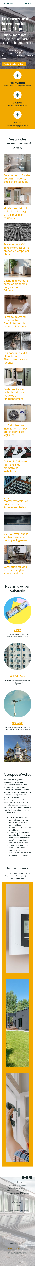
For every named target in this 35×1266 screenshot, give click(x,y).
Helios (10, 3)
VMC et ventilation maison (14, 1252)
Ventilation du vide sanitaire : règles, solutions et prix (15, 570)
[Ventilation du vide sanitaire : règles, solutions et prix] (17, 562)
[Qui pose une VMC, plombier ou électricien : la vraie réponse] (17, 348)
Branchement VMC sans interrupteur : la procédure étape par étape (16, 249)
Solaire (17, 723)
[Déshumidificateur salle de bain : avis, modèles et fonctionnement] (17, 385)
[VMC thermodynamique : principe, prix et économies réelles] (17, 493)
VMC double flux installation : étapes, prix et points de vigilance (16, 430)
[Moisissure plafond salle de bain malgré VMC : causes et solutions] (17, 204)
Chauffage (17, 676)
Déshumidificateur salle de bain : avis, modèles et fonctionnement (15, 394)
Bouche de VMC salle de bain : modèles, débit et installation (17, 178)
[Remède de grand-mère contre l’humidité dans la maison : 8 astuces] (17, 312)
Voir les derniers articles (14, 64)
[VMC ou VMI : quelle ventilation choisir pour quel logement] (17, 529)
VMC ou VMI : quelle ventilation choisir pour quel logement (16, 537)
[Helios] (4, 3)
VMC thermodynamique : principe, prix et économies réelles (16, 502)
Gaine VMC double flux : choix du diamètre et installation (15, 466)
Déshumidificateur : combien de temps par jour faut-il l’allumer (16, 285)
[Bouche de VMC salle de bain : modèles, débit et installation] (17, 171)
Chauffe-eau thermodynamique (17, 1253)
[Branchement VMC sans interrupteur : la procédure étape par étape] (17, 240)
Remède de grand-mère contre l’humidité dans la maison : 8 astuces (15, 321)
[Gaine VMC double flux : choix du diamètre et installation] (17, 457)
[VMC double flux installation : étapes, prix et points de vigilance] (17, 421)
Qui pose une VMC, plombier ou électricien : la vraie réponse (16, 357)
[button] (20, 3)
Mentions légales (14, 1248)
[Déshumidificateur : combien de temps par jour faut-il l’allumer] (17, 276)
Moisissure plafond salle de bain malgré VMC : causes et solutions (16, 213)
